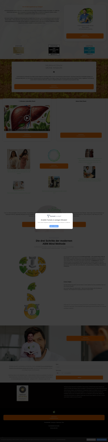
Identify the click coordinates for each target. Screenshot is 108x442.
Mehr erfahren (54, 226)
